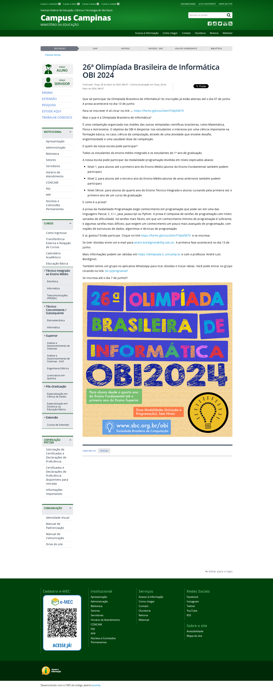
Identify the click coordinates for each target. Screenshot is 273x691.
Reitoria (214, 33)
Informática (53, 288)
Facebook (192, 597)
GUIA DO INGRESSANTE (186, 48)
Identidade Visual (57, 517)
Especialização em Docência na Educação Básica (57, 406)
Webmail (227, 33)
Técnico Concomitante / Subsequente (56, 310)
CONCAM (52, 182)
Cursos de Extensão (58, 424)
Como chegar (170, 33)
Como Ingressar (56, 233)
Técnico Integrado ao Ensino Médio (58, 272)
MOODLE (125, 48)
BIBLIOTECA (216, 48)
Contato (186, 33)
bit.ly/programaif (116, 271)
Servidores (53, 166)
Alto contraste (207, 3)
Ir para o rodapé (110, 4)
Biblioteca (52, 154)
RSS (189, 615)
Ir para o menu (71, 4)
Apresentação (55, 141)
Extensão (52, 417)
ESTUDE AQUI (51, 111)
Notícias (104, 450)
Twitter (191, 606)
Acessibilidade (188, 3)
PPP (48, 195)
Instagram (193, 601)
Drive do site (54, 544)
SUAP (95, 48)
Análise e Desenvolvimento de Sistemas (58, 346)
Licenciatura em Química (56, 377)
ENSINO (47, 93)
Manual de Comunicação (55, 536)
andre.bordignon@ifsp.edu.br (154, 242)
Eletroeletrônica (56, 320)
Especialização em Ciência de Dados (57, 395)
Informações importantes (54, 492)
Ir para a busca (90, 4)
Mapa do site (225, 3)
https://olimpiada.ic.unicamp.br (159, 254)
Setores (51, 160)
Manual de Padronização (55, 526)
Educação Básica (57, 263)
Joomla (96, 685)
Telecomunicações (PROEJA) (57, 297)
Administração (55, 147)
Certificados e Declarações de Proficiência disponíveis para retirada (57, 475)
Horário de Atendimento (54, 174)
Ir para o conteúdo (50, 4)
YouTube (192, 610)
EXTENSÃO (49, 99)
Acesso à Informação (146, 33)
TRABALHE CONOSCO (57, 117)
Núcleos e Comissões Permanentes (55, 205)
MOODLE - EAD (155, 48)
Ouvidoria (200, 33)
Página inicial (53, 55)
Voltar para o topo (220, 571)
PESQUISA (49, 105)
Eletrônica (52, 281)
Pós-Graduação (56, 386)
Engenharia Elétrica (58, 368)
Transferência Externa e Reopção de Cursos (58, 243)
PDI (48, 189)
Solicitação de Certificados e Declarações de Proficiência (56, 455)
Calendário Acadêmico (53, 255)
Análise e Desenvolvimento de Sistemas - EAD (58, 358)
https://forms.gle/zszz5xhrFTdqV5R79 (159, 111)
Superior (52, 336)
